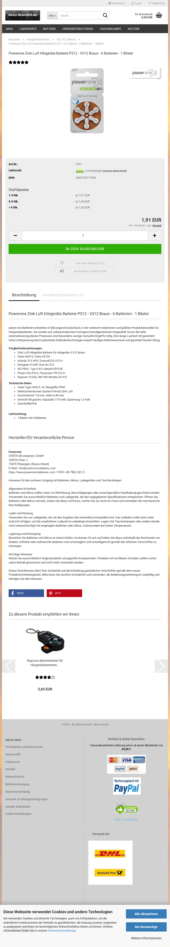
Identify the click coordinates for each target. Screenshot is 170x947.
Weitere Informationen (146, 938)
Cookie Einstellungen (18, 813)
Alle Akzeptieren (146, 914)
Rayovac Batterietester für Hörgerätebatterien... (45, 663)
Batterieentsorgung (17, 784)
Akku (9, 28)
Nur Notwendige (146, 927)
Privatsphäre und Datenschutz (24, 747)
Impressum (12, 762)
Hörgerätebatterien (77, 28)
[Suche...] (105, 16)
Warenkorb (118, 3)
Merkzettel (158, 3)
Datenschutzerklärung (61, 930)
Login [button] (138, 3)
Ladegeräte (28, 28)
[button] (15, 236)
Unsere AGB (12, 754)
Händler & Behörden (17, 806)
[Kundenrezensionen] (19, 65)
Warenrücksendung (17, 791)
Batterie (49, 28)
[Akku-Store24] (22, 15)
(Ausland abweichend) (114, 171)
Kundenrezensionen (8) (63, 295)
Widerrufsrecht (14, 776)
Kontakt (10, 769)
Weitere (133, 28)
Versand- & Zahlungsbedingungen (26, 799)
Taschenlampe (110, 28)
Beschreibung (24, 295)
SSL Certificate (126, 819)
